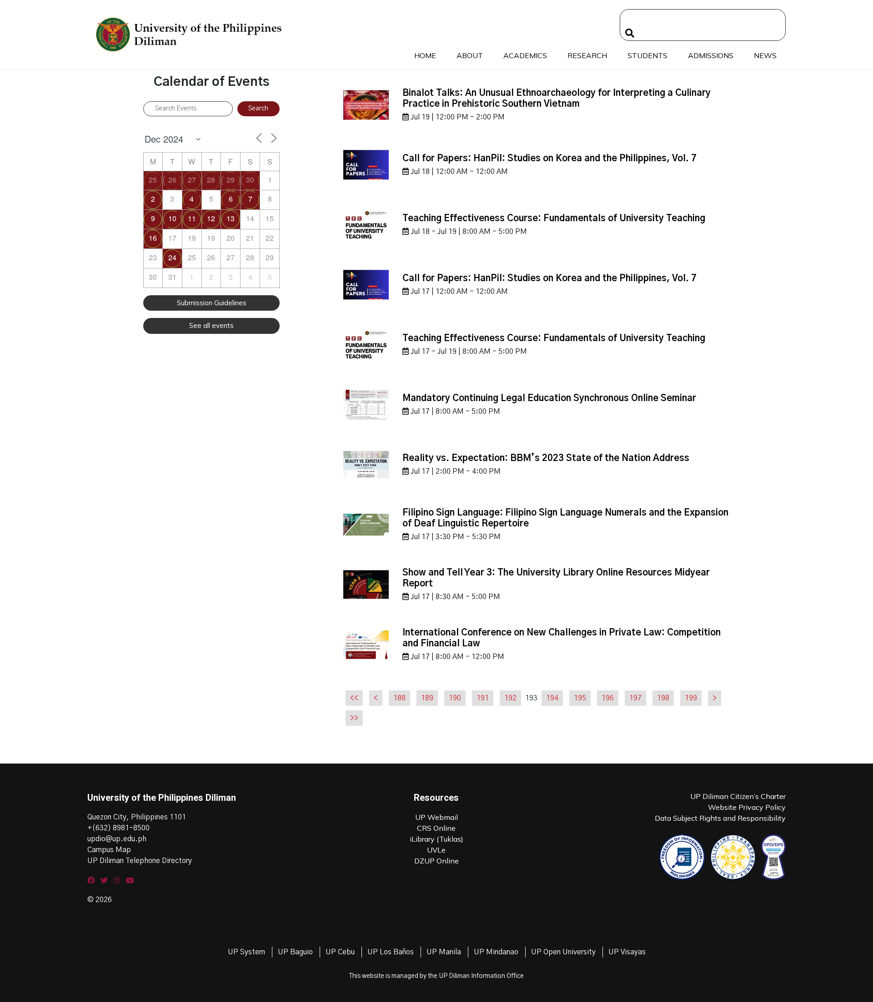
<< (354, 698)
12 (211, 218)
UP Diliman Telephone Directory (139, 860)
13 (230, 218)
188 (399, 698)
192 (510, 698)
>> (354, 718)
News (765, 55)
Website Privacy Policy (747, 807)
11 (192, 218)
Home (425, 55)
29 (230, 179)
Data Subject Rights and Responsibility (720, 818)
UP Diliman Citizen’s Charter (738, 796)
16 (153, 238)
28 (211, 179)
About (470, 55)
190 (455, 698)
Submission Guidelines (211, 302)
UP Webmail (436, 817)
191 (483, 698)
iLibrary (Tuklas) (436, 838)
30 (250, 179)
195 (580, 698)
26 (172, 179)
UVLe (436, 849)
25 (153, 179)
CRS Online (436, 828)
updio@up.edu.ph (116, 839)
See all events (211, 325)
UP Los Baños (390, 952)
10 (172, 218)
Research (587, 55)
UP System (246, 952)
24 (172, 257)
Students (647, 55)
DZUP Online (436, 860)
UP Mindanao (496, 952)
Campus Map (109, 849)
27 (192, 179)
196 (608, 698)
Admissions (710, 55)
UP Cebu (340, 952)
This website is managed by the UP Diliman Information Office (436, 976)
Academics (525, 55)
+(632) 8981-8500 (118, 828)
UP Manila (443, 952)
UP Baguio (295, 952)
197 (635, 698)
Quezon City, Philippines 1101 (136, 817)
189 (427, 698)
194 (552, 698)
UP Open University (563, 952)
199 (691, 698)
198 (663, 698)
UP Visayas (627, 952)
